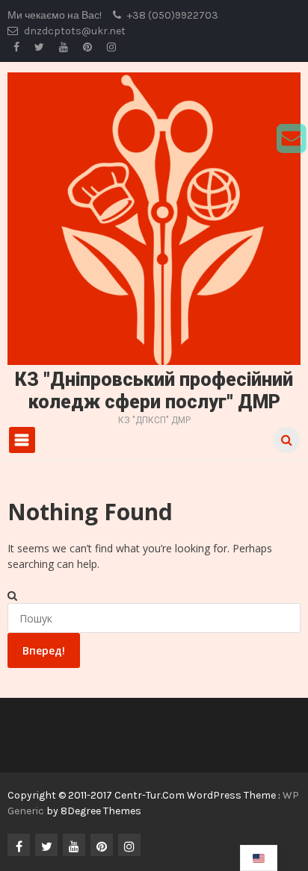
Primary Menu (22, 440)
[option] (259, 858)
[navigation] (258, 858)
